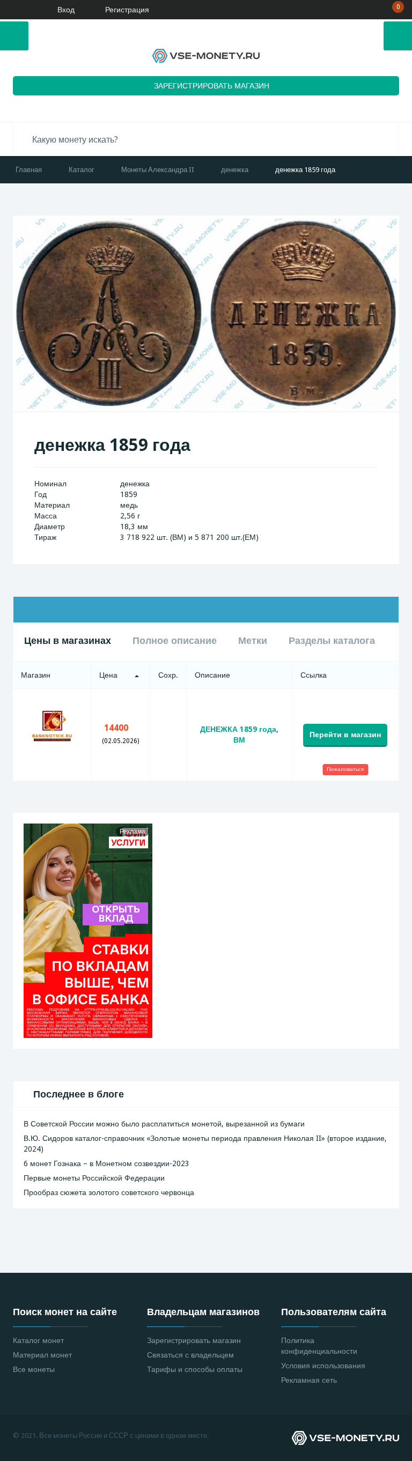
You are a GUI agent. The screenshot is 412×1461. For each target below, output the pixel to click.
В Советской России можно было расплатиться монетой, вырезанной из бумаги (164, 1123)
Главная (29, 170)
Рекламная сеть (309, 1380)
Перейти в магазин (345, 734)
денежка (234, 170)
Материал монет (42, 1355)
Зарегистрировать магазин (194, 1340)
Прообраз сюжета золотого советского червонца (109, 1192)
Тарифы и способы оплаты (194, 1369)
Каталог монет (38, 1340)
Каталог (81, 170)
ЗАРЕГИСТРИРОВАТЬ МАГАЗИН (211, 85)
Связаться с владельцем (190, 1355)
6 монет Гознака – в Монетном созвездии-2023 (106, 1163)
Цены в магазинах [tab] (67, 640)
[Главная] (19, 9)
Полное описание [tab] (175, 640)
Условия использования (323, 1365)
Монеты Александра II (157, 170)
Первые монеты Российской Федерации (94, 1178)
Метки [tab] (252, 640)
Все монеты (34, 1369)
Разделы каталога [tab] (332, 640)
